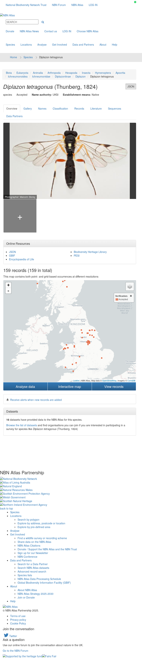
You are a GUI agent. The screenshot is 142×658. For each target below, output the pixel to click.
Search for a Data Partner (33, 564)
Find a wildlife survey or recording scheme (42, 538)
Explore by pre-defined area (34, 527)
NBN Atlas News (29, 31)
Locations (26, 44)
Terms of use (18, 616)
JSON (130, 86)
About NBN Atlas (27, 590)
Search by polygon (28, 519)
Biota (9, 73)
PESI (77, 255)
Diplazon (80, 76)
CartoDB (131, 380)
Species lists (25, 575)
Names (42, 108)
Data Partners (14, 116)
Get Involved (59, 44)
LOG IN (93, 5)
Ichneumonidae (41, 76)
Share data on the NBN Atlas (34, 542)
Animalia (38, 73)
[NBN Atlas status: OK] (135, 2)
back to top (6, 508)
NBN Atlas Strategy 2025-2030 (35, 594)
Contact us (50, 31)
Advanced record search (32, 571)
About (102, 44)
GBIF (12, 255)
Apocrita (120, 73)
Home (13, 57)
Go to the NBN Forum (15, 650)
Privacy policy (18, 619)
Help (114, 44)
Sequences (114, 108)
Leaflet (76, 380)
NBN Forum (59, 5)
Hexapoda (71, 73)
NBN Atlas (77, 5)
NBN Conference (27, 556)
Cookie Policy (18, 623)
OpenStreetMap (109, 380)
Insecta (86, 73)
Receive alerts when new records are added (36, 400)
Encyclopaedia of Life (21, 259)
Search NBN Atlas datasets (33, 568)
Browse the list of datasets (21, 425)
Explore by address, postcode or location (41, 523)
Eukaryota (22, 73)
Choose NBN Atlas (87, 31)
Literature (96, 108)
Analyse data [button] (25, 386)
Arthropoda (54, 73)
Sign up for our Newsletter (33, 553)
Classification (60, 108)
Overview (11, 108)
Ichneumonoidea (18, 76)
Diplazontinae (63, 76)
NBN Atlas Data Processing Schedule (39, 579)
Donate (10, 31)
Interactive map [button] (69, 386)
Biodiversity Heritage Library (90, 252)
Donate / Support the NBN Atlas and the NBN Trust (47, 549)
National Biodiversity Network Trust (26, 5)
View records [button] (114, 386)
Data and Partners (83, 44)
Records (79, 108)
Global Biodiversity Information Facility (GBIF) (44, 582)
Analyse (42, 44)
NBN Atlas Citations (29, 545)
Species (10, 44)
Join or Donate (26, 597)
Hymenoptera (103, 73)
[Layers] (130, 286)
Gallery (27, 108)
